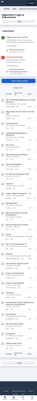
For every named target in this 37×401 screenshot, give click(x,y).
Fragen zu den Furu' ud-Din (17, 37)
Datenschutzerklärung (19, 391)
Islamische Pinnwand (14, 57)
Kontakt (30, 391)
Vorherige (8, 94)
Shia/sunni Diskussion (17, 50)
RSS (23, 394)
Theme (6, 391)
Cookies (15, 394)
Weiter (29, 94)
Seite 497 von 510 (18, 94)
